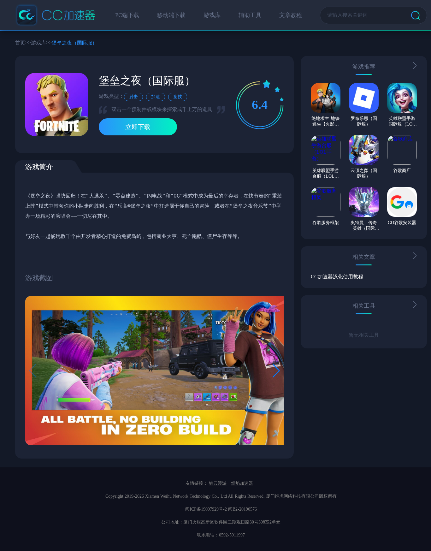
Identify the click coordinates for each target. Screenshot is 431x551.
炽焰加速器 (242, 483)
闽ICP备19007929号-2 (206, 509)
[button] (276, 371)
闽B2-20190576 (242, 509)
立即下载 (138, 126)
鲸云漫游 (218, 483)
